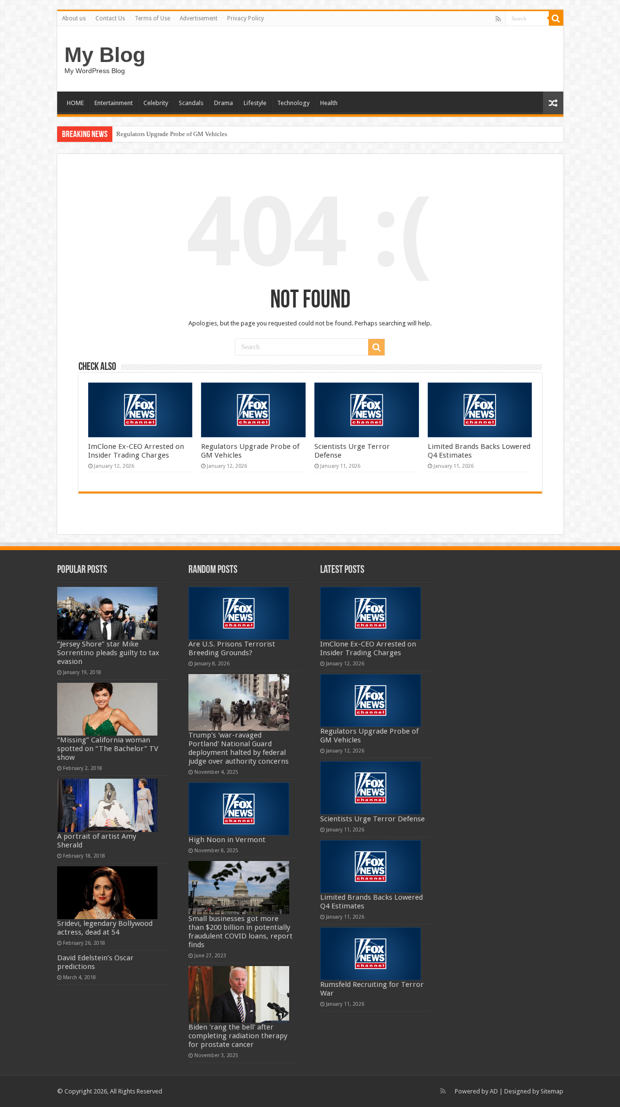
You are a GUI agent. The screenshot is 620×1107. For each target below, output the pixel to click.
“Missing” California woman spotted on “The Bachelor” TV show (107, 749)
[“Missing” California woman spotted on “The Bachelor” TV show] (107, 709)
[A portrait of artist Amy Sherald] (107, 805)
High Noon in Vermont (226, 839)
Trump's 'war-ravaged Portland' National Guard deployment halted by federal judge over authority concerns (238, 748)
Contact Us (110, 18)
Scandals (191, 103)
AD (494, 1091)
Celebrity (155, 103)
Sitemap (552, 1091)
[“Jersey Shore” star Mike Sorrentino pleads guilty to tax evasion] (107, 613)
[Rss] (498, 19)
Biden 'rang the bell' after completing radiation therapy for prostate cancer (237, 1036)
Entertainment (113, 103)
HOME (75, 103)
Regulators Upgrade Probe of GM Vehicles (171, 134)
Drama (223, 103)
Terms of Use (152, 18)
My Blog (104, 54)
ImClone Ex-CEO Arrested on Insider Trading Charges (136, 451)
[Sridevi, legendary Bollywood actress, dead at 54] (107, 892)
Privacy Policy (245, 18)
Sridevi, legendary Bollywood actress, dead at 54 (105, 928)
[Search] (556, 18)
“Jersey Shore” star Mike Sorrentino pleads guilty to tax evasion (108, 653)
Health (329, 103)
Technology (293, 103)
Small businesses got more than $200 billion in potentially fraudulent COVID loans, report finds (240, 931)
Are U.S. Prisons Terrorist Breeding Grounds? (231, 648)
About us (74, 18)
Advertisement (198, 18)
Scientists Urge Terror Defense (372, 819)
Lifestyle (255, 103)
